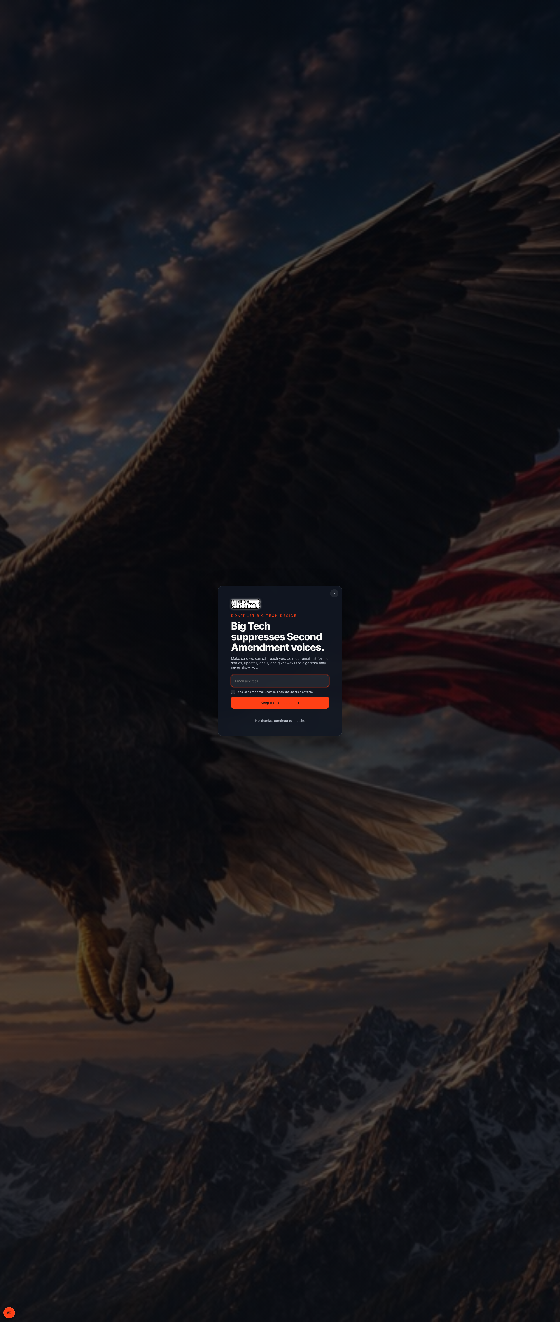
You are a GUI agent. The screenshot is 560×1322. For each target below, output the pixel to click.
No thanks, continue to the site (280, 721)
